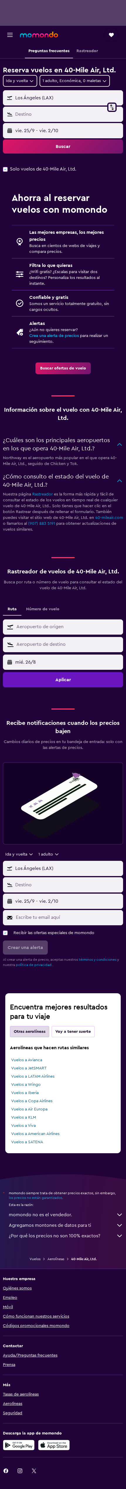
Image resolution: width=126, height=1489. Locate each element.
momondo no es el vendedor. (40, 1214)
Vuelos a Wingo (26, 1085)
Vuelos (35, 1259)
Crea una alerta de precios (54, 336)
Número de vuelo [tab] (42, 609)
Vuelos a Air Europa (29, 1109)
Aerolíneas (55, 1259)
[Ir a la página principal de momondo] (39, 35)
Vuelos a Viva (23, 1126)
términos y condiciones (97, 959)
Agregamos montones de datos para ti (50, 1225)
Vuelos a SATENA (27, 1142)
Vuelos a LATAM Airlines (33, 1076)
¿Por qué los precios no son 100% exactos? (54, 1236)
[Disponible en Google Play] (19, 1445)
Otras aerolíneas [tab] (29, 1032)
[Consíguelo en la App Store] (54, 1445)
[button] (10, 34)
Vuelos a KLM (23, 1117)
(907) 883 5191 (41, 524)
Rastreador (42, 494)
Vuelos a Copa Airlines (31, 1101)
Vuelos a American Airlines (35, 1134)
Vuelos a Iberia (25, 1093)
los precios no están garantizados (35, 1198)
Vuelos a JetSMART (29, 1068)
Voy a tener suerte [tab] (73, 1032)
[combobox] (68, 627)
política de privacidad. (34, 965)
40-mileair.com (109, 518)
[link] (63, 368)
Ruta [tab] (12, 609)
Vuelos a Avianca (26, 1060)
